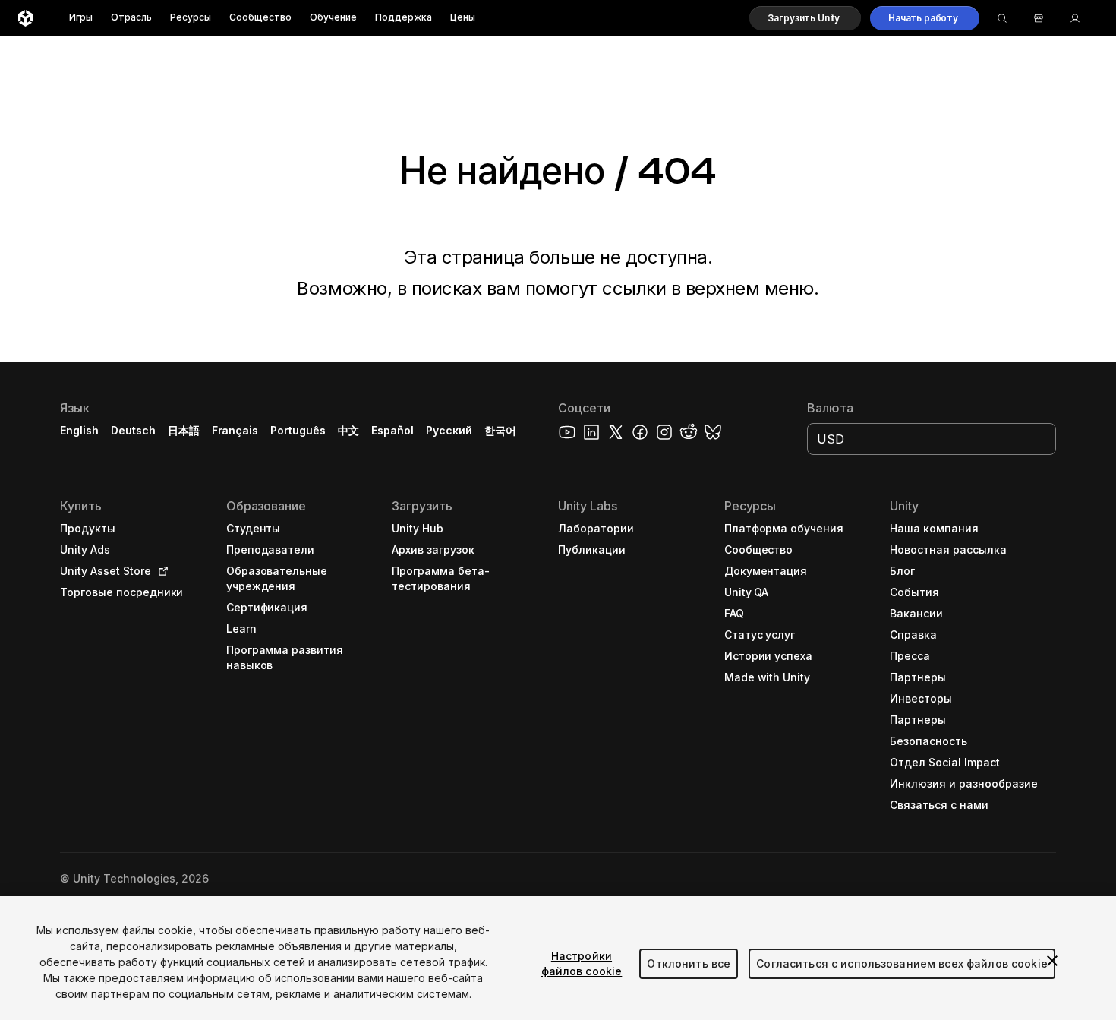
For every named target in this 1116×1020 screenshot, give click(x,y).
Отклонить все (688, 963)
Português (298, 430)
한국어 (500, 430)
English (79, 430)
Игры (81, 18)
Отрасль (131, 18)
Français (235, 430)
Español (392, 430)
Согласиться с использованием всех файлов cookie (902, 963)
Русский (449, 430)
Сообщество (260, 18)
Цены (462, 18)
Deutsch (133, 430)
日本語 (184, 430)
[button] (805, 18)
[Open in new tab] (160, 571)
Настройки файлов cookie (582, 963)
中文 (348, 430)
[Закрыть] (1052, 960)
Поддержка (403, 18)
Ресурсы (190, 18)
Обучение (333, 18)
